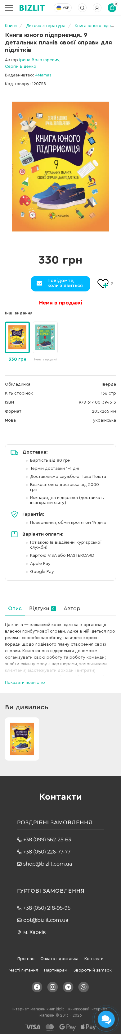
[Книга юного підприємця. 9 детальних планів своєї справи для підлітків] (60, 166)
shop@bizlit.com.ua (47, 864)
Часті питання (23, 970)
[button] (55, 338)
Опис (15, 608)
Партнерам (55, 970)
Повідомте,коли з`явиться (65, 283)
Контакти (94, 959)
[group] (45, 342)
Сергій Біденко (20, 66)
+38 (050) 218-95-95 (46, 908)
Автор (72, 608)
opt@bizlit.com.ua (45, 920)
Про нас (25, 959)
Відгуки (42, 608)
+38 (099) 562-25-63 (47, 840)
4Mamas (43, 75)
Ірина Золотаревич (39, 60)
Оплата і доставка (59, 959)
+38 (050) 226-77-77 (46, 852)
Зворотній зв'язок (92, 970)
